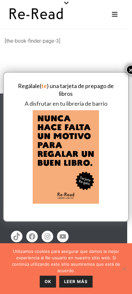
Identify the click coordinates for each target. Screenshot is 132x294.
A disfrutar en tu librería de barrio (66, 103)
